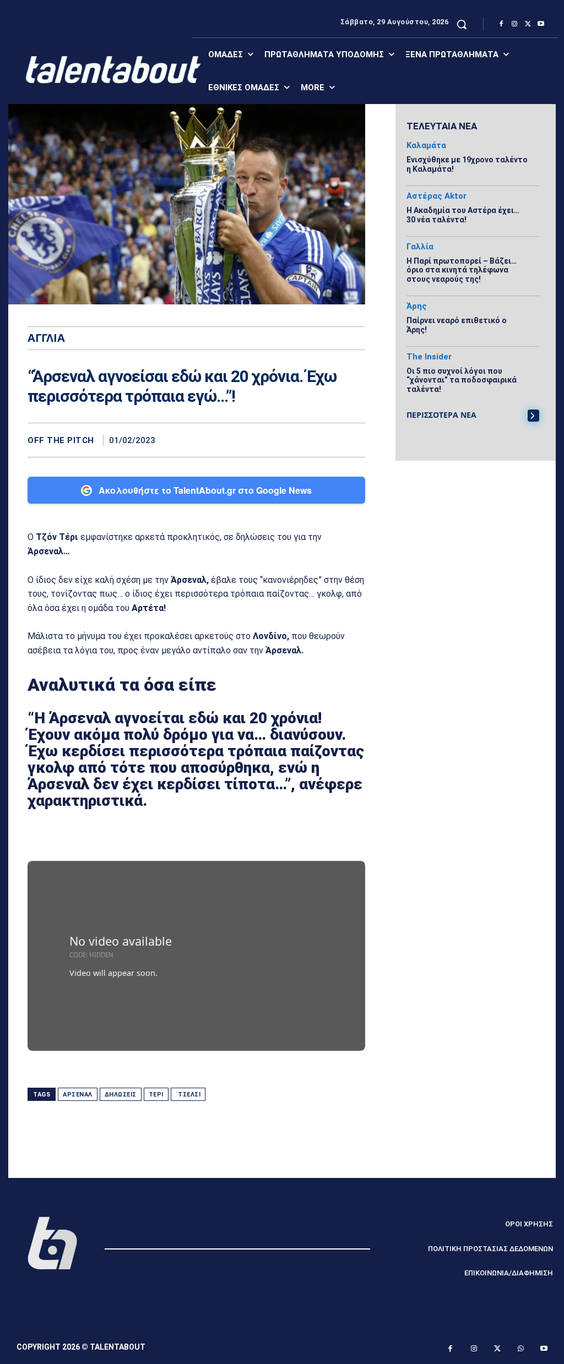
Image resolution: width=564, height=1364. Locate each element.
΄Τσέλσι (188, 1094)
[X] (527, 24)
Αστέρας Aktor (436, 196)
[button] (461, 24)
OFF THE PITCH (61, 441)
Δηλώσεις (121, 1094)
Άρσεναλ (78, 1094)
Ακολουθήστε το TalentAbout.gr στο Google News (205, 490)
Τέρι (156, 1094)
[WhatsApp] (354, 440)
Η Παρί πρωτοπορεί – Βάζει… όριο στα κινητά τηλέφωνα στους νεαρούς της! (461, 270)
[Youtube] (540, 24)
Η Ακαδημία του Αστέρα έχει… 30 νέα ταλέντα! (462, 215)
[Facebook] (501, 24)
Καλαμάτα (426, 145)
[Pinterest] (329, 440)
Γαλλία (419, 247)
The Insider (429, 357)
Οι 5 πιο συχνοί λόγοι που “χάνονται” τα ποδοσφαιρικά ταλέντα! (461, 380)
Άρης (416, 306)
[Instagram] (514, 24)
